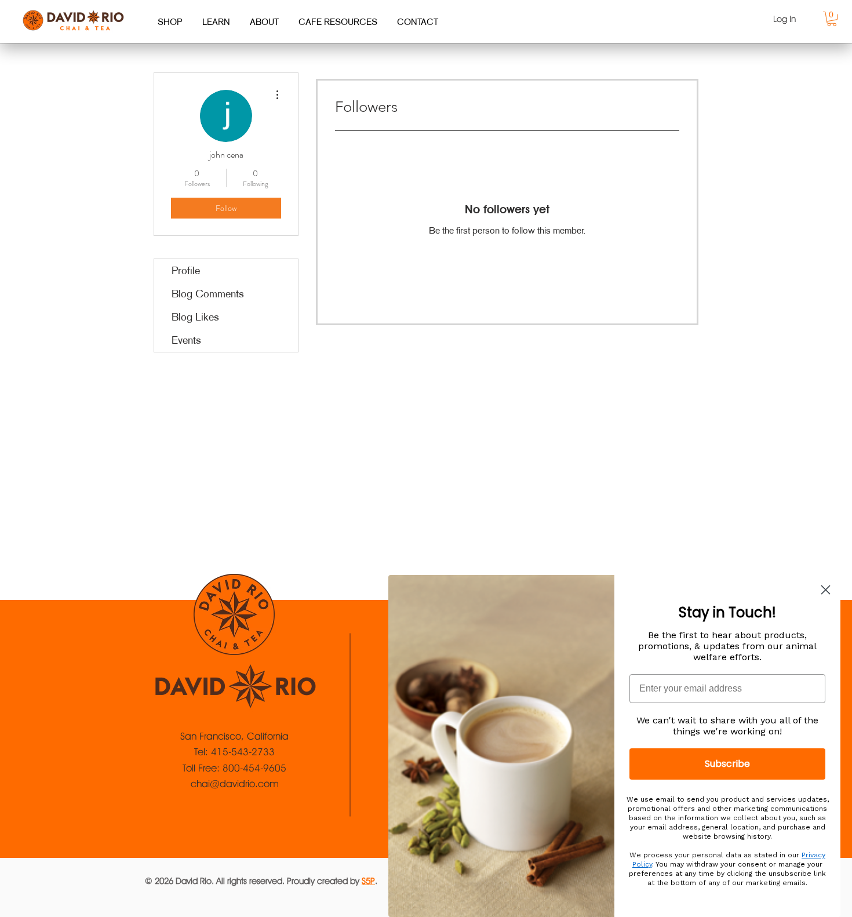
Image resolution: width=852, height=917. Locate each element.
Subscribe (727, 763)
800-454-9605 (254, 768)
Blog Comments (208, 294)
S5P (368, 881)
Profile (186, 270)
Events (186, 340)
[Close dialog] (825, 590)
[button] (831, 19)
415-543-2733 (243, 752)
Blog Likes (195, 317)
